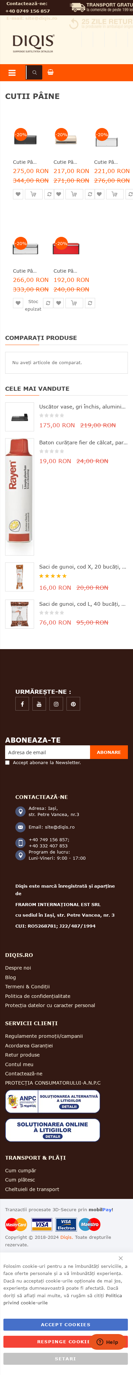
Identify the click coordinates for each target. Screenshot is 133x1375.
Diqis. (66, 1237)
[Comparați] (90, 303)
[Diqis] (33, 33)
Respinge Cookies (65, 1341)
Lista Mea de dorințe (99, 39)
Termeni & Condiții (27, 986)
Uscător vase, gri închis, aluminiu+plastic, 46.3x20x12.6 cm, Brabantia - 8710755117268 (83, 406)
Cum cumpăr (20, 1170)
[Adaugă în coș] (34, 194)
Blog (10, 977)
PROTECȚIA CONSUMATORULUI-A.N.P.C (53, 1083)
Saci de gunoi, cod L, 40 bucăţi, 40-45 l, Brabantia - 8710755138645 (83, 604)
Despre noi (18, 968)
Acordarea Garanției (29, 1045)
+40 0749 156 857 (27, 11)
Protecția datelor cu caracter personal (50, 1005)
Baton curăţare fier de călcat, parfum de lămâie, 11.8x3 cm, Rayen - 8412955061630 (83, 442)
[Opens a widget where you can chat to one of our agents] (107, 1342)
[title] (22, 704)
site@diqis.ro (41, 18)
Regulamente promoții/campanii (44, 1036)
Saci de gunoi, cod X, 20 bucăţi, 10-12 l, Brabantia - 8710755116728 (83, 566)
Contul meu (87, 39)
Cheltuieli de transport (32, 1189)
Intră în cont (122, 39)
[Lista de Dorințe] (18, 194)
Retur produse (22, 1055)
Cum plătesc (20, 1180)
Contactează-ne (23, 1073)
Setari (65, 1358)
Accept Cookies (65, 1324)
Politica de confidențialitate (37, 996)
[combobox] (33, 72)
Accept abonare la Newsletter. (47, 762)
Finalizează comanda (110, 39)
